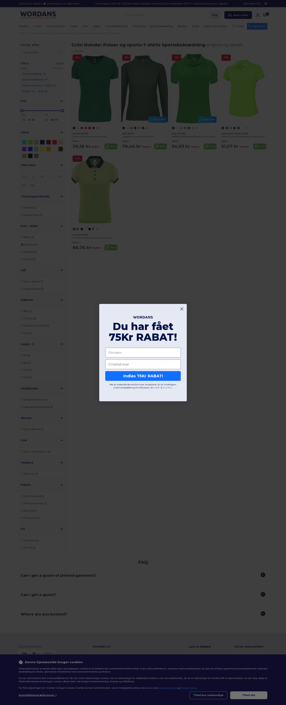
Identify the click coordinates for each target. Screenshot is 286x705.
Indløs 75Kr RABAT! (143, 376)
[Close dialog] (181, 308)
